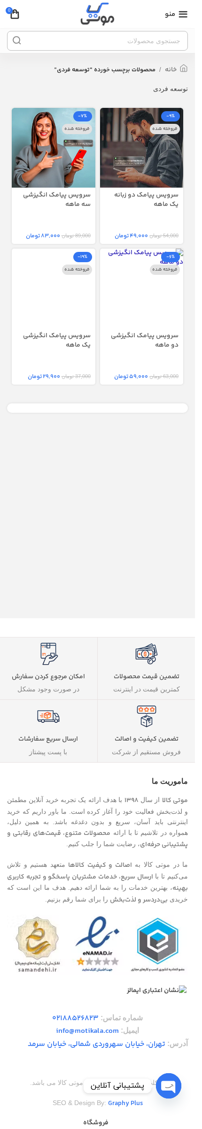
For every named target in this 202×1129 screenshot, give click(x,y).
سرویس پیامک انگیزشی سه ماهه (57, 200)
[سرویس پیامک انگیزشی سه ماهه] (53, 149)
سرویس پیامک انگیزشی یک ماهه (57, 340)
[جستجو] (17, 41)
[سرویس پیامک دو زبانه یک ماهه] (142, 149)
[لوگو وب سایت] (97, 14)
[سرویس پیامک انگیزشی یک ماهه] (53, 290)
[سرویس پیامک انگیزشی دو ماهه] (142, 258)
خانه (171, 70)
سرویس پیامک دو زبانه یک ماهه (146, 200)
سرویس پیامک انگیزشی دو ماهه (145, 340)
